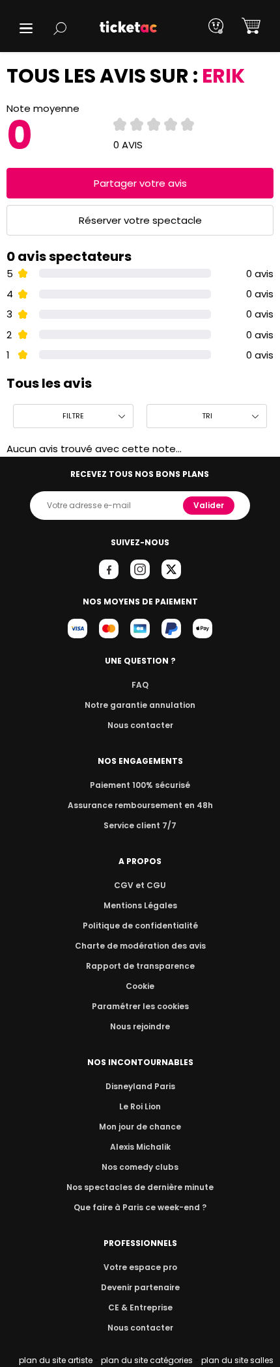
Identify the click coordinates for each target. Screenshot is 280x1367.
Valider (208, 505)
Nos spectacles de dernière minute (140, 1187)
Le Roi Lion (140, 1106)
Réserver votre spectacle (140, 220)
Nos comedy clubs (140, 1166)
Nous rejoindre (140, 1026)
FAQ (140, 684)
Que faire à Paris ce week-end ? (140, 1207)
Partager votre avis (140, 183)
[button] (26, 28)
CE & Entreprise (140, 1307)
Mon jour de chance (140, 1126)
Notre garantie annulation (140, 705)
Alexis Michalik (140, 1146)
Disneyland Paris (140, 1086)
